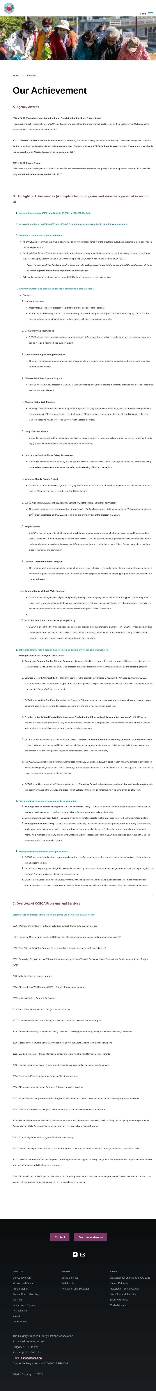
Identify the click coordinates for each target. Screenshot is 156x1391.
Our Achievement (22, 1277)
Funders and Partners (24, 1305)
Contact (60, 1237)
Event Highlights (119, 1299)
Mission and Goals (23, 1283)
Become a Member (91, 1237)
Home (16, 75)
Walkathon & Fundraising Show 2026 (130, 1277)
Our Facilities (20, 1321)
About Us (31, 75)
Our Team (18, 1299)
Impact (16, 1316)
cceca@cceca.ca (31, 1357)
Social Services (69, 1277)
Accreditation (20, 1310)
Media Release (118, 1305)
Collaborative (68, 1283)
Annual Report (20, 1288)
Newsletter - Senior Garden (124, 1288)
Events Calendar (119, 1283)
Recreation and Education (75, 1288)
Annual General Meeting (26, 1294)
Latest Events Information (123, 1294)
